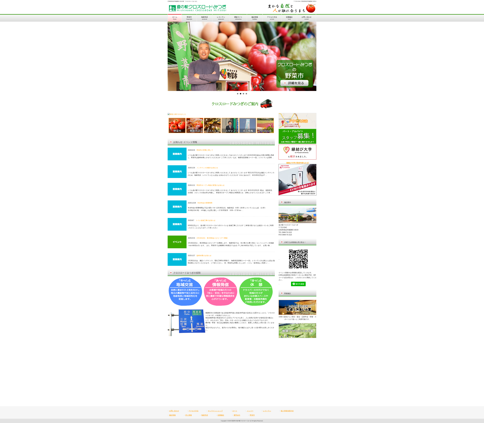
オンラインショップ (215, 411)
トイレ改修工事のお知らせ (205, 220)
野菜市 (252, 415)
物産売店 (204, 415)
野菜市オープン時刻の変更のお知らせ (210, 185)
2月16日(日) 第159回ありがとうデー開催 (212, 238)
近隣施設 (221, 415)
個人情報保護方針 (287, 411)
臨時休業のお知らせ (204, 255)
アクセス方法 (193, 411)
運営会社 (237, 415)
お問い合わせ (174, 411)
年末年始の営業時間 (205, 203)
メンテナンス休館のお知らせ (207, 168)
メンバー (250, 411)
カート (234, 411)
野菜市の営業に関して (205, 150)
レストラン (267, 411)
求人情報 (188, 415)
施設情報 (172, 415)
